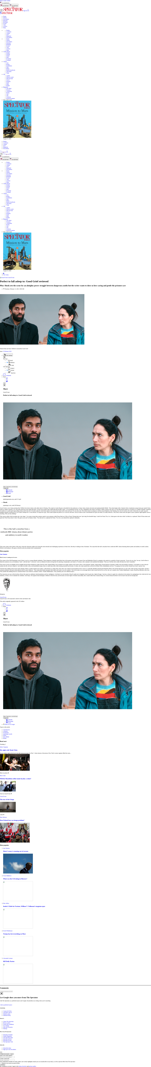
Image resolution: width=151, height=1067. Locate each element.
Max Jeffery (6, 903)
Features (8, 90)
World (7, 56)
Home (4, 16)
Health (8, 85)
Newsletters (6, 19)
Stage (7, 73)
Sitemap (5, 1028)
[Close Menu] (1, 154)
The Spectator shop (8, 1037)
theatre (4, 738)
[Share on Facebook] (7, 378)
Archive (5, 26)
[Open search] (1, 152)
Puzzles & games (10, 98)
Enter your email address (6, 1055)
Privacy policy (6, 1023)
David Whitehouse (7, 930)
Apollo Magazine (7, 1036)
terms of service (23, 1066)
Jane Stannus (3, 554)
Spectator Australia (8, 1034)
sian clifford (6, 737)
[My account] (28, 10)
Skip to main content (5, 0)
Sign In (25, 10)
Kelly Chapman (4, 747)
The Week (8, 88)
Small (11, 360)
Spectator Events (7, 1040)
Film (7, 67)
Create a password (4, 1058)
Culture (8, 33)
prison (4, 735)
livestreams (6, 732)
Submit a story (6, 1014)
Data (7, 57)
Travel (7, 80)
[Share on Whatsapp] (7, 381)
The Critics (6, 275)
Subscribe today (7, 1048)
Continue (3, 1064)
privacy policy (32, 1066)
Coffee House (6, 51)
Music (7, 68)
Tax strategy (6, 1025)
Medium (12, 362)
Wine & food (9, 78)
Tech (7, 34)
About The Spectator (8, 1021)
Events (5, 23)
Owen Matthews (7, 875)
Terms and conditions (8, 1024)
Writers (5, 17)
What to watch (10, 77)
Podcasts (5, 20)
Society (8, 54)
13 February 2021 (7, 351)
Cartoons (8, 97)
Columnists (9, 91)
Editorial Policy (7, 1015)
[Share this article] (4, 383)
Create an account (5, 1054)
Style (7, 84)
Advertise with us (7, 1012)
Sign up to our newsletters (9, 1049)
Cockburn (8, 31)
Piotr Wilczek (3, 817)
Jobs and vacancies (8, 1027)
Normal (12, 370)
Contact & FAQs (7, 1011)
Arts (7, 63)
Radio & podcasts (10, 70)
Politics (8, 30)
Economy (8, 58)
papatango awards (7, 734)
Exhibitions (9, 65)
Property (8, 81)
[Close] (1, 993)
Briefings (5, 22)
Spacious (13, 373)
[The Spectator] (13, 10)
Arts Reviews (6, 729)
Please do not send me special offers (11, 1063)
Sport (7, 83)
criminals (5, 731)
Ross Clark (3, 775)
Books (8, 64)
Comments (8, 375)
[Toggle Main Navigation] (1, 10)
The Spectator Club (8, 1041)
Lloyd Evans (3, 597)
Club (4, 25)
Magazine (8, 36)
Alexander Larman (8, 958)
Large (12, 365)
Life (4, 74)
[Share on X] (7, 380)
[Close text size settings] (4, 357)
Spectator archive (7, 1039)
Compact (12, 368)
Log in (12, 1054)
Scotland (8, 60)
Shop (4, 27)
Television (8, 71)
